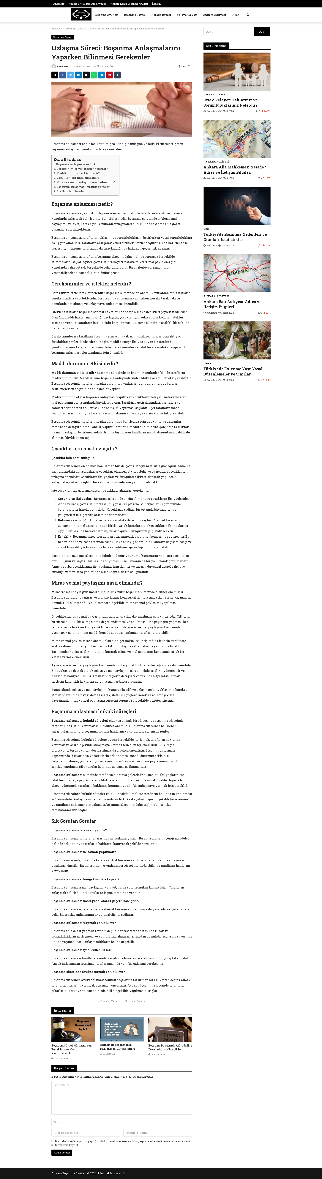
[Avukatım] (53, 66)
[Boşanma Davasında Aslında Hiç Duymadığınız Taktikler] (170, 1029)
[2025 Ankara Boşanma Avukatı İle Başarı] (81, 14)
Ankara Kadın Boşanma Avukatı (129, 3)
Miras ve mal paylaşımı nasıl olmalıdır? (86, 182)
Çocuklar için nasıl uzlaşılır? (78, 177)
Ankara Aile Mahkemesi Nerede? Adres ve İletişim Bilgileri (234, 170)
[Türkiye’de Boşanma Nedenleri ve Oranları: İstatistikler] (237, 206)
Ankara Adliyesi (214, 15)
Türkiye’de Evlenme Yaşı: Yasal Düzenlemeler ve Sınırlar (233, 371)
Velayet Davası (187, 15)
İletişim (156, 3)
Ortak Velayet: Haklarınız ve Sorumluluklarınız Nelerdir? (230, 102)
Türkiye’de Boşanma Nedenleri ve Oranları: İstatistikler (235, 237)
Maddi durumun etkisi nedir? (78, 173)
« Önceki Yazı (107, 1001)
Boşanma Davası (135, 15)
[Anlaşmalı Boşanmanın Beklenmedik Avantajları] (122, 1029)
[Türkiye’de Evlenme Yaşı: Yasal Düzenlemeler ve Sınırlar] (237, 340)
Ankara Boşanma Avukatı (68, 1173)
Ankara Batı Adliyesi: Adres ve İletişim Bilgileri (232, 304)
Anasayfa (58, 3)
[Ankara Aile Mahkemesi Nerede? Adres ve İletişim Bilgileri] (237, 139)
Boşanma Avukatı (106, 15)
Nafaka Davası (161, 15)
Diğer (235, 15)
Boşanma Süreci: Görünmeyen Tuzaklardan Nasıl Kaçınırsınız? (71, 1049)
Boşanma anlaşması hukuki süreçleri (83, 187)
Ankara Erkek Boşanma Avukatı (87, 3)
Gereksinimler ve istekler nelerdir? (82, 169)
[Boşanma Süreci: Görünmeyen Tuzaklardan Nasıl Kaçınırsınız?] (73, 1029)
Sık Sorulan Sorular (71, 191)
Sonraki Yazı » (135, 1001)
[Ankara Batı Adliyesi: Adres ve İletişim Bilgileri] (237, 273)
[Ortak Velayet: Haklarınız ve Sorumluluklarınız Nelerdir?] (237, 72)
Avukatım (63, 66)
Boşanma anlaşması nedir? (75, 164)
